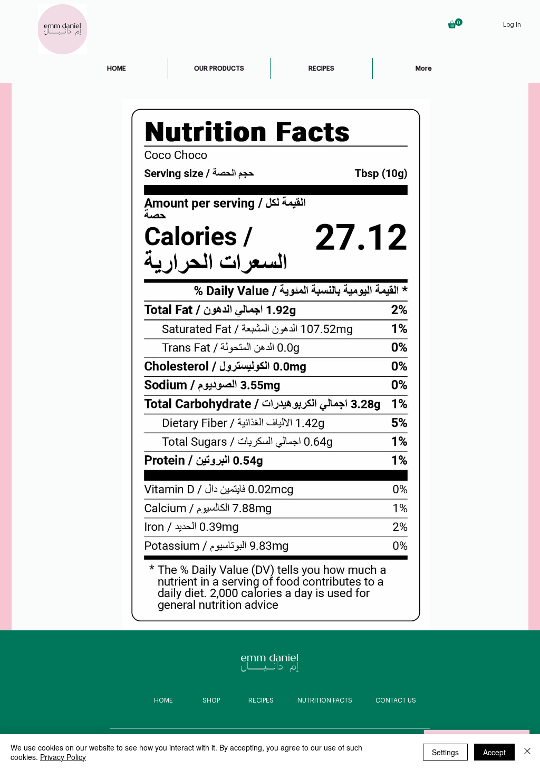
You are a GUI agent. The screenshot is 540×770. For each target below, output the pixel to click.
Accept (494, 752)
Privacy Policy (63, 757)
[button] (455, 23)
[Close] (527, 752)
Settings (445, 752)
